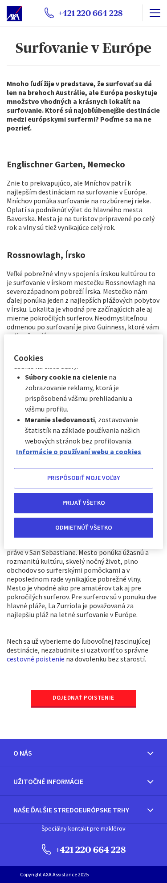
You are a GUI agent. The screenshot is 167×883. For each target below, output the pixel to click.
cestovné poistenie (36, 658)
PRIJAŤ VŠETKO (83, 503)
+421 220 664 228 (90, 849)
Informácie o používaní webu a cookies (78, 451)
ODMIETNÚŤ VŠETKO (83, 527)
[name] (155, 12)
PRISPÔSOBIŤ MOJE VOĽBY (83, 478)
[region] (83, 441)
